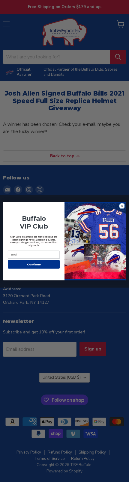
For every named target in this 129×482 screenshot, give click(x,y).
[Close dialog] (121, 205)
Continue (34, 264)
